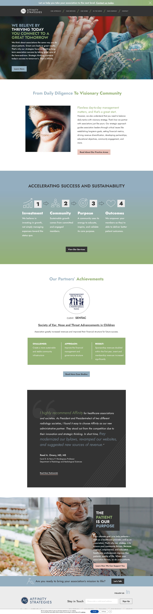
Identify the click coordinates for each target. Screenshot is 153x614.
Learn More (19, 68)
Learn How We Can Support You (110, 565)
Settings (104, 611)
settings (83, 612)
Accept (94, 611)
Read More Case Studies (76, 374)
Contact (125, 11)
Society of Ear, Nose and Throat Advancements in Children (76, 325)
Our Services (70, 11)
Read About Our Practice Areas (94, 152)
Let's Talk (118, 581)
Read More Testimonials (49, 473)
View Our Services (76, 249)
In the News (97, 11)
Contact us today (104, 3)
